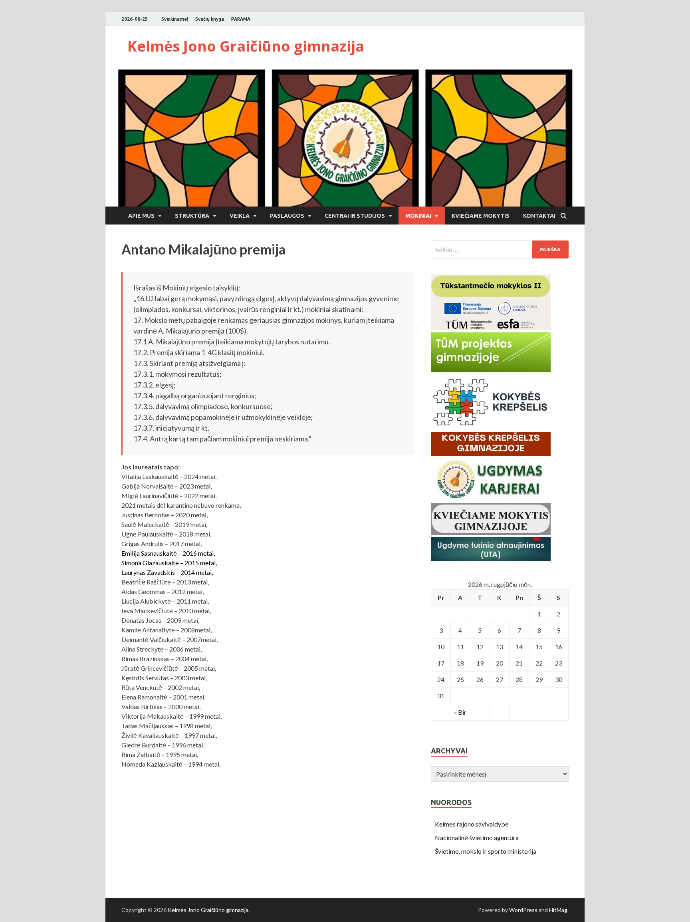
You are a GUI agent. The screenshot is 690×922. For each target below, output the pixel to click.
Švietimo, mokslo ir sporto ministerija (485, 851)
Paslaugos (287, 216)
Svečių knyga (209, 19)
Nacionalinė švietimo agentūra (477, 837)
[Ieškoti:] (500, 249)
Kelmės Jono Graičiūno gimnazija (245, 46)
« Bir (460, 712)
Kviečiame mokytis (481, 216)
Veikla (240, 216)
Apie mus (141, 216)
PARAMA (240, 19)
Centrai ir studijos (355, 216)
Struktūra (192, 216)
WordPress (523, 909)
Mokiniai (418, 216)
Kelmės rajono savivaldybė (472, 824)
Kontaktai (539, 216)
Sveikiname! (174, 19)
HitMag (558, 909)
